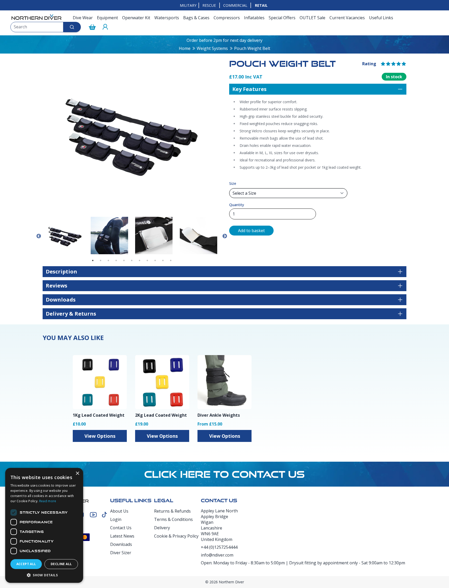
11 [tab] (170, 260)
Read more (47, 501)
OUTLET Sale (312, 18)
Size (232, 183)
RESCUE (209, 5)
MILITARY (188, 5)
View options (99, 436)
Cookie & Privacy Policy (176, 536)
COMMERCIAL (235, 5)
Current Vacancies (347, 18)
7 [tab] (139, 260)
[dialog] (44, 525)
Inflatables (254, 18)
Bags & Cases (196, 18)
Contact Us (120, 528)
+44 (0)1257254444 (219, 547)
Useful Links (381, 18)
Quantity (236, 204)
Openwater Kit (136, 18)
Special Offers (282, 18)
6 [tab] (131, 260)
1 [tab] (92, 260)
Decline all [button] (61, 564)
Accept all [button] (26, 564)
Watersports (166, 18)
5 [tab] (124, 260)
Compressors (227, 18)
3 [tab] (108, 260)
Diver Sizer (120, 553)
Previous (38, 236)
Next (224, 236)
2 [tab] (100, 260)
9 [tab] (155, 260)
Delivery (162, 528)
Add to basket (251, 230)
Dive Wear (83, 18)
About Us (119, 511)
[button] (44, 575)
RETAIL (261, 5)
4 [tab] (116, 260)
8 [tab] (147, 260)
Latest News (122, 536)
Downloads (121, 544)
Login (115, 519)
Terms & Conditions (173, 519)
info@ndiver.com (217, 555)
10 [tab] (163, 260)
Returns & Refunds (172, 511)
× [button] (77, 473)
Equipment (107, 18)
